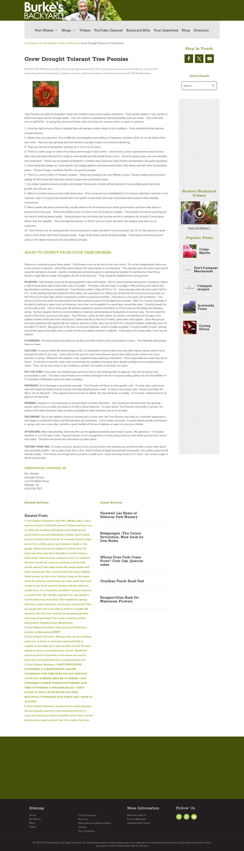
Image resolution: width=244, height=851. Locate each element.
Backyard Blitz (138, 30)
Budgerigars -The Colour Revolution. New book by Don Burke (121, 537)
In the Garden (48, 43)
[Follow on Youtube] (209, 58)
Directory (201, 30)
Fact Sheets (44, 30)
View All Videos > (199, 228)
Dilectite (143, 845)
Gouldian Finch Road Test (122, 581)
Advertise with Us (136, 815)
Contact (82, 827)
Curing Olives (204, 327)
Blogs (66, 30)
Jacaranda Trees (206, 307)
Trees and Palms (68, 43)
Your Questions (166, 30)
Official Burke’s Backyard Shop (94, 823)
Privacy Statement (136, 819)
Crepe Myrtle (204, 251)
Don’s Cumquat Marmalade (206, 269)
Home (32, 815)
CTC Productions (87, 815)
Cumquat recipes (204, 287)
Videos (84, 30)
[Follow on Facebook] (189, 58)
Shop (186, 30)
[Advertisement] (170, 10)
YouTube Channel (108, 30)
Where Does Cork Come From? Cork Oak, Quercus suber (121, 561)
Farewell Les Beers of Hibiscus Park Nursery (119, 515)
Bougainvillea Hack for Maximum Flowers (119, 600)
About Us (83, 819)
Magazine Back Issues (138, 823)
